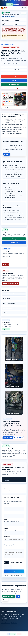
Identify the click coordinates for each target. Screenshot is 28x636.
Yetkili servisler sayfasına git (10, 283)
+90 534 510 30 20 (18, 4)
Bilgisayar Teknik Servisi (11, 43)
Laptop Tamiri (6, 298)
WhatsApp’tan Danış (8, 596)
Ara (18, 596)
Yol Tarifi (6, 154)
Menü (23, 7)
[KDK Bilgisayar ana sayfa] (6, 8)
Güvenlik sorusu (7, 560)
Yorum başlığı (7, 536)
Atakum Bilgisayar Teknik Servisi (11, 294)
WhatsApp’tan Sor (14, 84)
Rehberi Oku (14, 77)
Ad (4, 506)
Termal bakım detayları (7, 32)
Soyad (5, 513)
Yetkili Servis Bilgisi (14, 88)
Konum (5, 600)
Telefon (11, 520)
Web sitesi (12, 529)
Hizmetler (7, 623)
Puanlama (6, 542)
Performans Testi (7, 308)
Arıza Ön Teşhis (7, 437)
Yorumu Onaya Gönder (14, 571)
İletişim (3, 623)
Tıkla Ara (14, 80)
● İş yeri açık (9, 4)
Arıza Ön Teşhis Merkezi (9, 303)
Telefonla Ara (14, 242)
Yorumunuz (6, 548)
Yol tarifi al (6, 264)
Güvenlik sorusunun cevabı (16, 562)
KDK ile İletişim (18, 437)
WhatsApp (23, 13)
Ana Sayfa (3, 43)
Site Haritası (14, 623)
